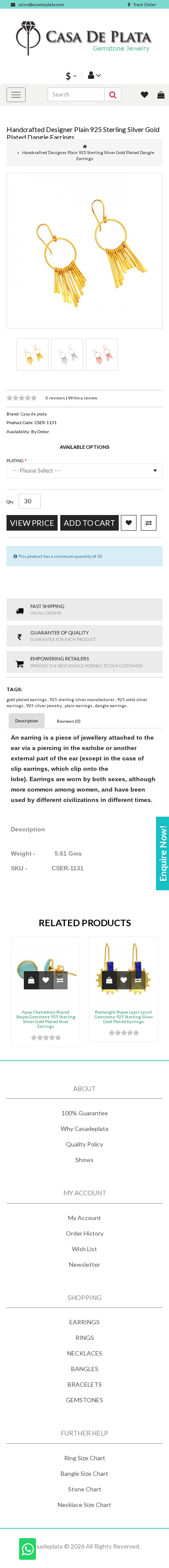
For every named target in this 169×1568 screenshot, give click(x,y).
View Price (32, 523)
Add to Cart (89, 523)
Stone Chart (84, 1489)
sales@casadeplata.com (41, 4)
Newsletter (84, 1264)
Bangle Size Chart (84, 1473)
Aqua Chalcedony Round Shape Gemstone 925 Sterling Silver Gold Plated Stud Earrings (45, 1019)
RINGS (84, 1337)
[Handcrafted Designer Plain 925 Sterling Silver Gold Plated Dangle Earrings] (84, 250)
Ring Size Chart (84, 1458)
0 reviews (56, 397)
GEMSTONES (84, 1400)
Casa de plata (34, 413)
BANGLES (84, 1368)
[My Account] (93, 74)
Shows (84, 1159)
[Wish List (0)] (145, 95)
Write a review (83, 397)
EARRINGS (84, 1322)
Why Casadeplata (84, 1128)
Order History (85, 1233)
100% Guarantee (85, 1113)
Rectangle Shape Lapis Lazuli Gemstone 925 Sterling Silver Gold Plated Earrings (123, 1016)
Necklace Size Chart (84, 1504)
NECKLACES (84, 1353)
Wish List (84, 1248)
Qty (9, 501)
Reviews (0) (69, 721)
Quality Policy (84, 1144)
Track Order (144, 4)
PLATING (15, 460)
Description (26, 720)
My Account (84, 1217)
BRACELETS (85, 1384)
